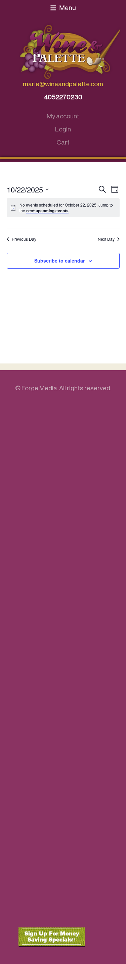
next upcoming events (47, 211)
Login (63, 129)
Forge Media (39, 388)
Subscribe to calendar (59, 260)
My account (63, 116)
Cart (63, 142)
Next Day (106, 239)
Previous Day (24, 239)
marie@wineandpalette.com (63, 84)
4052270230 (63, 97)
